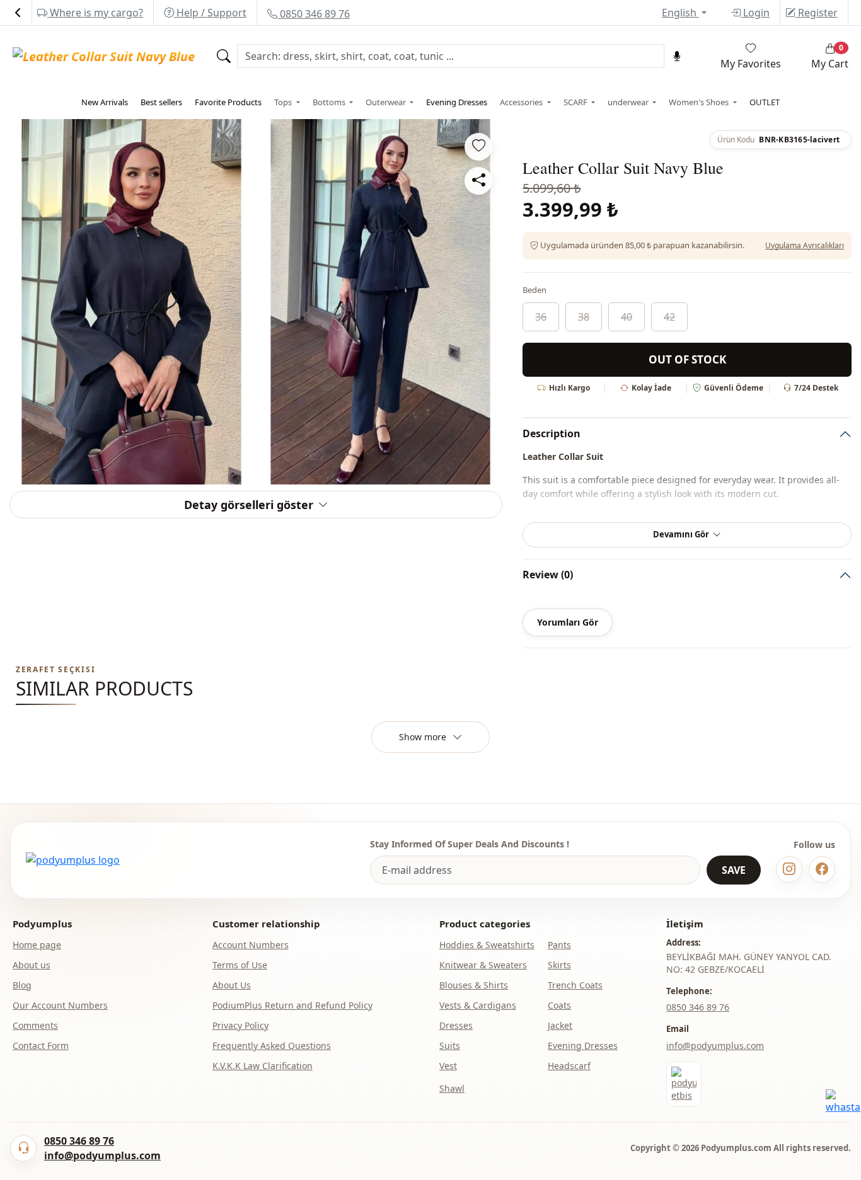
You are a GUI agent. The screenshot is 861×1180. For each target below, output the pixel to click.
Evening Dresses (456, 102)
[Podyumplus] (73, 860)
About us (31, 965)
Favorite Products (228, 102)
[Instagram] (789, 869)
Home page (37, 945)
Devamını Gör (681, 534)
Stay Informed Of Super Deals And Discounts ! (469, 844)
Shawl (452, 1088)
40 (626, 317)
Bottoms (330, 102)
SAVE (734, 870)
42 (669, 317)
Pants (559, 945)
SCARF (576, 102)
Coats (559, 1005)
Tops (284, 102)
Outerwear (387, 102)
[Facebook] (822, 869)
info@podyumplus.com (715, 1045)
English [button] (680, 13)
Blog (22, 985)
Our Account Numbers (60, 1005)
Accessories (522, 102)
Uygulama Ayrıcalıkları (804, 245)
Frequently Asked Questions (271, 1045)
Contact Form (41, 1045)
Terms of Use (239, 965)
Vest (448, 1066)
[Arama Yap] (224, 56)
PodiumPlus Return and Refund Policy (292, 1005)
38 (583, 317)
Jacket (560, 1025)
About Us (231, 985)
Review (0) (548, 574)
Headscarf (569, 1066)
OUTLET (764, 102)
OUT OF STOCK (687, 359)
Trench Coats (575, 985)
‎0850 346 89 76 (697, 1007)
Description (552, 433)
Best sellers (161, 102)
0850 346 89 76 (313, 14)
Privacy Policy (240, 1025)
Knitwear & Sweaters (483, 965)
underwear (629, 102)
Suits (449, 1045)
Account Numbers (250, 945)
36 (540, 317)
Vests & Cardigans (477, 1005)
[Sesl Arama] (677, 56)
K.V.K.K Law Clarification (262, 1066)
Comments (35, 1025)
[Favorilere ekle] (478, 147)
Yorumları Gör (567, 622)
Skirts (559, 965)
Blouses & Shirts (473, 985)
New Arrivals (104, 102)
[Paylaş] (478, 181)
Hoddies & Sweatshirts (487, 945)
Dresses (456, 1025)
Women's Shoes (700, 102)
